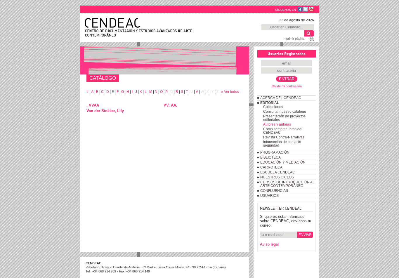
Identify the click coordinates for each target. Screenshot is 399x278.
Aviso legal (269, 244)
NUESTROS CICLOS (277, 177)
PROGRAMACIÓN (274, 152)
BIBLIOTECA (270, 157)
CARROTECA (271, 167)
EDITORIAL (269, 103)
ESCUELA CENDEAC (277, 172)
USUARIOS (269, 195)
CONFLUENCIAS (274, 190)
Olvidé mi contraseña (287, 86)
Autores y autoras (277, 124)
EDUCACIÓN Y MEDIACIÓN (283, 162)
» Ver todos (230, 91)
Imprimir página (293, 38)
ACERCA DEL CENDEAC (280, 98)
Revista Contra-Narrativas (283, 137)
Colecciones (273, 107)
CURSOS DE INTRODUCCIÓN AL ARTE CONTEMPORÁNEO (287, 183)
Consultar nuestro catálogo (284, 111)
